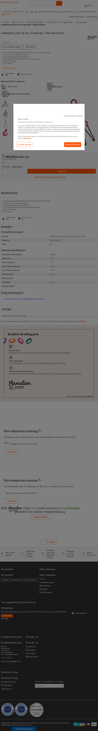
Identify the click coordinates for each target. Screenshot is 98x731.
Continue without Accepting (73, 116)
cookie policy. (27, 138)
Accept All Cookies (72, 144)
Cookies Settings (25, 144)
